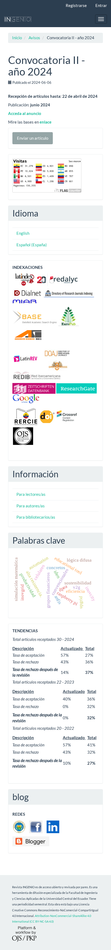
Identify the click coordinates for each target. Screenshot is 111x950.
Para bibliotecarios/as (35, 517)
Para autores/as (30, 505)
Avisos (34, 37)
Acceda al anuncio (24, 113)
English (22, 233)
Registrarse (76, 5)
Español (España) (31, 244)
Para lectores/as (31, 494)
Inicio (17, 37)
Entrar (101, 5)
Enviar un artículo (32, 138)
